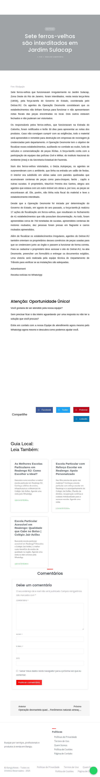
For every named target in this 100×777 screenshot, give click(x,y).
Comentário (22, 600)
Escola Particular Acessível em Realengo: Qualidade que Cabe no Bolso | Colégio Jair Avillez (28, 528)
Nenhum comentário (54, 57)
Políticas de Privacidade (65, 737)
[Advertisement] (50, 378)
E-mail (19, 646)
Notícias (50, 29)
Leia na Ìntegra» (22, 500)
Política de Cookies (63, 749)
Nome (19, 634)
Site (18, 658)
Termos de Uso (61, 741)
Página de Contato (63, 753)
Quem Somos (60, 745)
